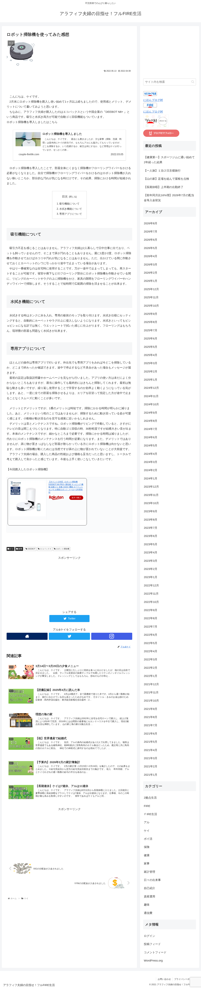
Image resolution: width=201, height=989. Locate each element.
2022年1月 (150, 676)
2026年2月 (150, 272)
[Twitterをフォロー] (69, 636)
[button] (193, 82)
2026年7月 (150, 231)
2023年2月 (150, 569)
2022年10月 (151, 602)
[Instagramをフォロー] (111, 636)
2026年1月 (150, 280)
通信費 (148, 913)
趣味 (146, 904)
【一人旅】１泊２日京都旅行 (162, 170)
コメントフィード (155, 952)
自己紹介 (149, 888)
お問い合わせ (164, 979)
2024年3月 (150, 462)
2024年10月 (151, 404)
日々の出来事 (152, 880)
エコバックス (45, 549)
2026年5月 (150, 248)
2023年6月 (150, 536)
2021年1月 (150, 774)
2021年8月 (150, 717)
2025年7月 (150, 330)
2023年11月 (151, 495)
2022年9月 (150, 610)
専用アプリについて (70, 213)
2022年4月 (150, 651)
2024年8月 (150, 420)
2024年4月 (150, 453)
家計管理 (149, 871)
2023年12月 (151, 486)
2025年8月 (150, 322)
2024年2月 (150, 470)
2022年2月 (150, 667)
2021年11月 (151, 692)
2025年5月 (150, 346)
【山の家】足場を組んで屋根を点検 (166, 178)
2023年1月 (150, 577)
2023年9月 (150, 511)
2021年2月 (150, 766)
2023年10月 (151, 503)
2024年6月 (150, 437)
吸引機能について (69, 203)
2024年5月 (150, 445)
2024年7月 (150, 429)
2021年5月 (150, 741)
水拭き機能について (70, 208)
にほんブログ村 (153, 100)
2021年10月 (151, 700)
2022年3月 (150, 659)
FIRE (147, 806)
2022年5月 (150, 643)
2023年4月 (150, 552)
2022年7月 (150, 626)
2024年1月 (150, 478)
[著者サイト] (27, 636)
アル (146, 822)
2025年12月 (151, 289)
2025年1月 (150, 379)
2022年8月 (150, 618)
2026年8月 (150, 223)
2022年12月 (151, 585)
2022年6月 (150, 634)
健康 (146, 855)
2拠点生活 (150, 797)
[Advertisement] (69, 82)
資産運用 (149, 896)
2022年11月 (151, 593)
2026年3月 (150, 264)
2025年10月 (151, 305)
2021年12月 (151, 684)
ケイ (11, 549)
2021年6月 (150, 733)
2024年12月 (151, 387)
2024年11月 (151, 396)
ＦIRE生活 (150, 814)
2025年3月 (150, 363)
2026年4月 (150, 256)
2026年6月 (150, 239)
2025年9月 (150, 313)
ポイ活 (148, 838)
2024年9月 (150, 412)
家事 (20, 549)
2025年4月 (150, 355)
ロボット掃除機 (62, 549)
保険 (146, 847)
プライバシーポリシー (185, 979)
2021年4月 (150, 750)
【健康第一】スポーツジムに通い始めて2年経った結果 (169, 160)
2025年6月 (150, 338)
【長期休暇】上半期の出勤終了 (163, 187)
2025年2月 (150, 371)
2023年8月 (150, 519)
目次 (65, 196)
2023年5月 (150, 544)
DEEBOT (31, 549)
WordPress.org (153, 960)
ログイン (149, 935)
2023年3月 (150, 560)
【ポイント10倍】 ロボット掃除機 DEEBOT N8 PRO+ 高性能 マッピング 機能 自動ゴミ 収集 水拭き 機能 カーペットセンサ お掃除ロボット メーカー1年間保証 (66, 487)
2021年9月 (150, 708)
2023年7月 (150, 527)
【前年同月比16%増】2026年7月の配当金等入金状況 (169, 198)
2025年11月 (151, 297)
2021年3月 (150, 758)
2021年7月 (150, 725)
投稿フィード (152, 944)
